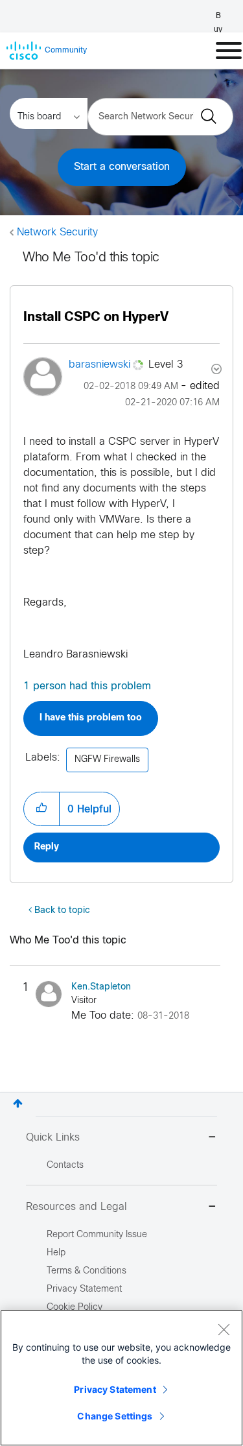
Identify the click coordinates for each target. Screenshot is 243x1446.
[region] (121, 1378)
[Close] (223, 1329)
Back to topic (62, 911)
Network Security (57, 232)
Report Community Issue (97, 1235)
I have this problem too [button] (91, 718)
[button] (41, 809)
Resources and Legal (76, 1207)
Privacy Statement (115, 1389)
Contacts (65, 1165)
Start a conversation (122, 167)
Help (56, 1253)
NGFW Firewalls (107, 759)
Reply (46, 847)
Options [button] (215, 369)
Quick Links (53, 1138)
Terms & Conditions (86, 1271)
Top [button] (18, 1103)
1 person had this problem (87, 686)
